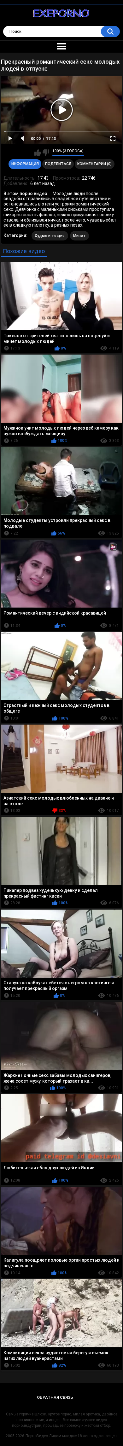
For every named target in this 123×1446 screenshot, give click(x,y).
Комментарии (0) (94, 164)
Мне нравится (37, 152)
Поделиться (58, 164)
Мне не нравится (46, 152)
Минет (79, 236)
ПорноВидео (37, 1436)
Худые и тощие (50, 236)
